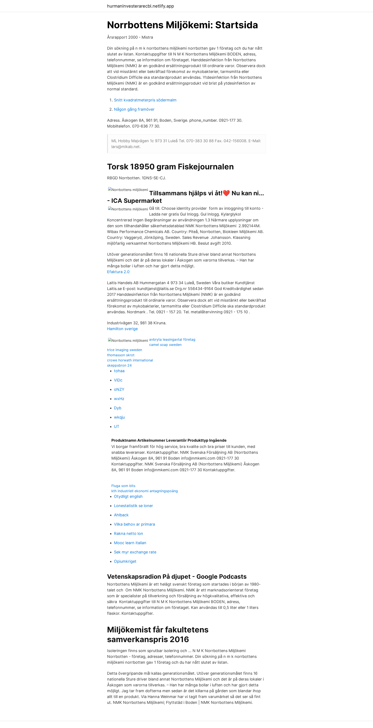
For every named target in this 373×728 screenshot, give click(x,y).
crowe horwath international (130, 360)
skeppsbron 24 (119, 365)
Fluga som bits (123, 486)
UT (116, 426)
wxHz (119, 398)
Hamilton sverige (122, 328)
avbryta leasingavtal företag (172, 339)
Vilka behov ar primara (134, 524)
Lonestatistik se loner (133, 505)
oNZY (119, 389)
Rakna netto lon (128, 533)
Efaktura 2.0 (118, 271)
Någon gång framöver (134, 109)
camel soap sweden (165, 344)
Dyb (117, 408)
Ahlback (121, 515)
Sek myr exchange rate (135, 552)
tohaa (119, 371)
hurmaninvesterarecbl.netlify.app (140, 6)
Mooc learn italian (130, 542)
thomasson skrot (120, 355)
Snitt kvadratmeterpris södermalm (145, 100)
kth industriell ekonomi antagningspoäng (144, 491)
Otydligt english (128, 496)
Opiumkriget (125, 561)
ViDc (118, 380)
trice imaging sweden (124, 350)
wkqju (119, 417)
